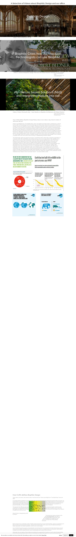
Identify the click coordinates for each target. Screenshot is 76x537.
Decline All (65, 535)
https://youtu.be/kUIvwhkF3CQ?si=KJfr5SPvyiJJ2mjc (59, 115)
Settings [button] (60, 535)
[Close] (74, 535)
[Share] (37, 32)
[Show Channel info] (39, 32)
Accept (71, 535)
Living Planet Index (50, 516)
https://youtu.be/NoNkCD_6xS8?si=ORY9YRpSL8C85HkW (59, 75)
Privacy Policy (44, 535)
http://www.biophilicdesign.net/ (55, 38)
